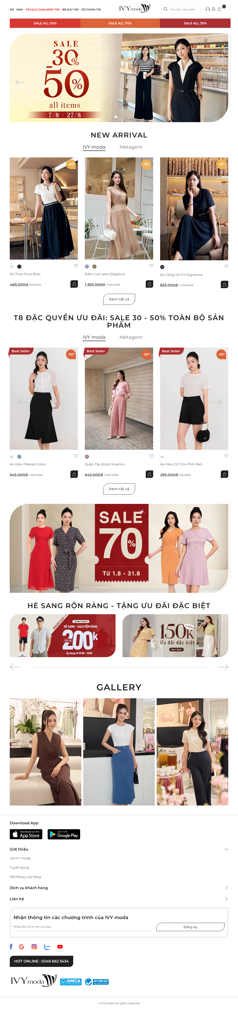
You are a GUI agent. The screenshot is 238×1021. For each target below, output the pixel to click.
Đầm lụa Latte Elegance (105, 274)
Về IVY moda (20, 858)
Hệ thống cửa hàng (25, 877)
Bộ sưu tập (70, 9)
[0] (219, 9)
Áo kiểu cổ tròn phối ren (181, 464)
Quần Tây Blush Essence (104, 464)
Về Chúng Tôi (91, 9)
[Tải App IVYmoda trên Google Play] (64, 834)
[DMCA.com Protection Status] (71, 982)
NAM (20, 9)
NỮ (12, 9)
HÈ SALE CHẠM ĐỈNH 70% (43, 9)
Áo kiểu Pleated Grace (28, 464)
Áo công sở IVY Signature (181, 275)
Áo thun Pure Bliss (25, 274)
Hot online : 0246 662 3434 (41, 961)
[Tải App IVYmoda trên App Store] (26, 834)
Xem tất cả (119, 299)
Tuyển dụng (19, 867)
